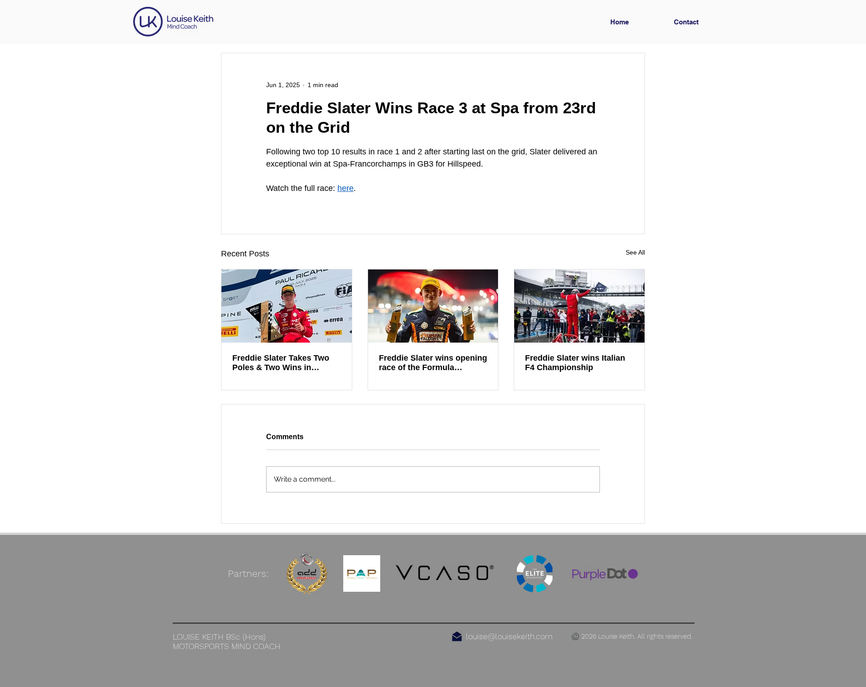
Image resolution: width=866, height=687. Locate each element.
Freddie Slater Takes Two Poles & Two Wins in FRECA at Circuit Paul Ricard (280, 362)
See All (635, 252)
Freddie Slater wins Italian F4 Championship (575, 362)
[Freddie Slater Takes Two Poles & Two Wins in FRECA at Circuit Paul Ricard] (286, 306)
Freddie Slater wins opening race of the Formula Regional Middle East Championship (433, 362)
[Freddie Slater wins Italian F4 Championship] (579, 306)
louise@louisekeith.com (509, 636)
